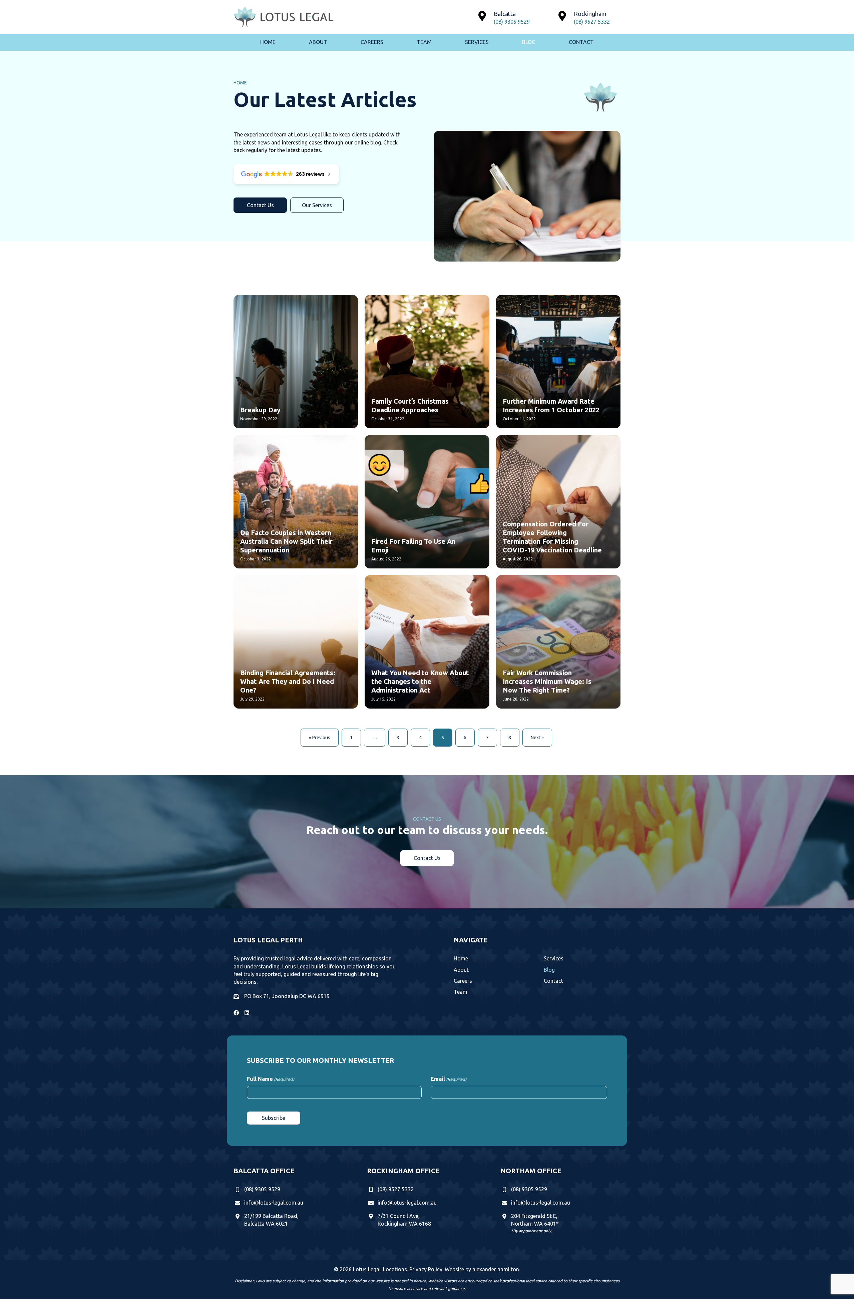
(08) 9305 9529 (512, 22)
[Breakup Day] (296, 361)
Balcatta (505, 13)
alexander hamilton (495, 1269)
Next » (537, 737)
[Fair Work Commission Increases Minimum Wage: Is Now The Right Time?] (558, 642)
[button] (260, 205)
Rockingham (590, 13)
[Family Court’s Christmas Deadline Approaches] (427, 361)
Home (240, 82)
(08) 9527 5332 (592, 22)
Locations (395, 1269)
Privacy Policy (425, 1269)
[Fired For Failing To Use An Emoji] (427, 501)
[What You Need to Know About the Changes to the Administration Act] (427, 642)
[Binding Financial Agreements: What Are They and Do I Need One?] (296, 642)
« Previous (319, 737)
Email (448, 1079)
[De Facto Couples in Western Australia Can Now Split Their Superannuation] (296, 501)
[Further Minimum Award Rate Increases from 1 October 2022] (558, 361)
